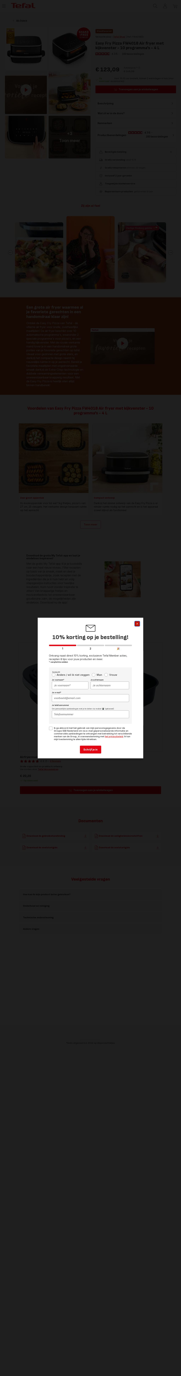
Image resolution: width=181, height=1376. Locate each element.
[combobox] (70, 685)
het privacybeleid (114, 736)
